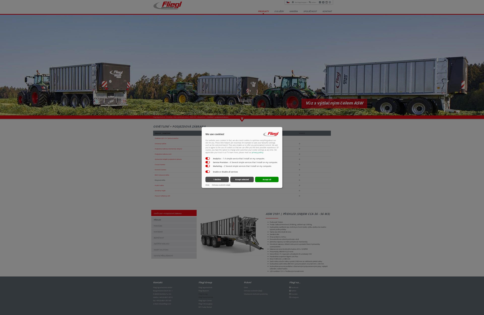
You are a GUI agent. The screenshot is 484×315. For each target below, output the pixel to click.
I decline (217, 179)
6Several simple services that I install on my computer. (253, 162)
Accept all (267, 179)
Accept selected (242, 179)
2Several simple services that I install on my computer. (247, 166)
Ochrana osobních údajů (221, 185)
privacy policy (257, 152)
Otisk (207, 185)
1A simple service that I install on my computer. (243, 158)
